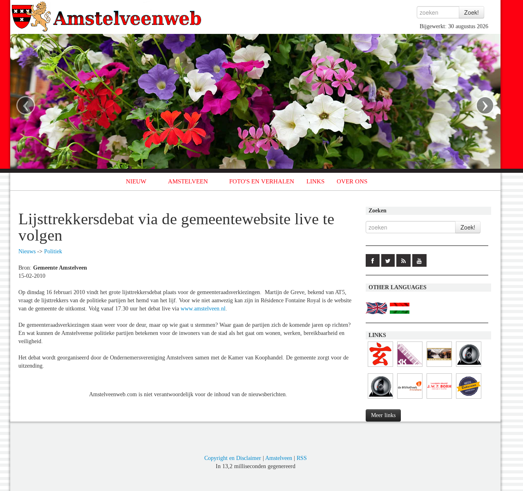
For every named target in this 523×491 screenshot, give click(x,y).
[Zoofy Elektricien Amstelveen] (468, 399)
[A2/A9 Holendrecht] (468, 367)
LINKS (315, 181)
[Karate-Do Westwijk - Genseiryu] (380, 367)
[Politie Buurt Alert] (439, 367)
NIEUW (136, 181)
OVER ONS (352, 181)
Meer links (383, 415)
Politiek (53, 251)
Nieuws (27, 251)
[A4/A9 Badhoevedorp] (380, 399)
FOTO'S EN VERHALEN (261, 181)
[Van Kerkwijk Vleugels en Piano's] (410, 367)
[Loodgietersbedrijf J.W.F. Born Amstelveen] (439, 399)
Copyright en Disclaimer (232, 458)
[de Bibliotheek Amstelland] (410, 399)
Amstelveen (278, 458)
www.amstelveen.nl (203, 309)
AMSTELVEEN (188, 181)
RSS (302, 458)
